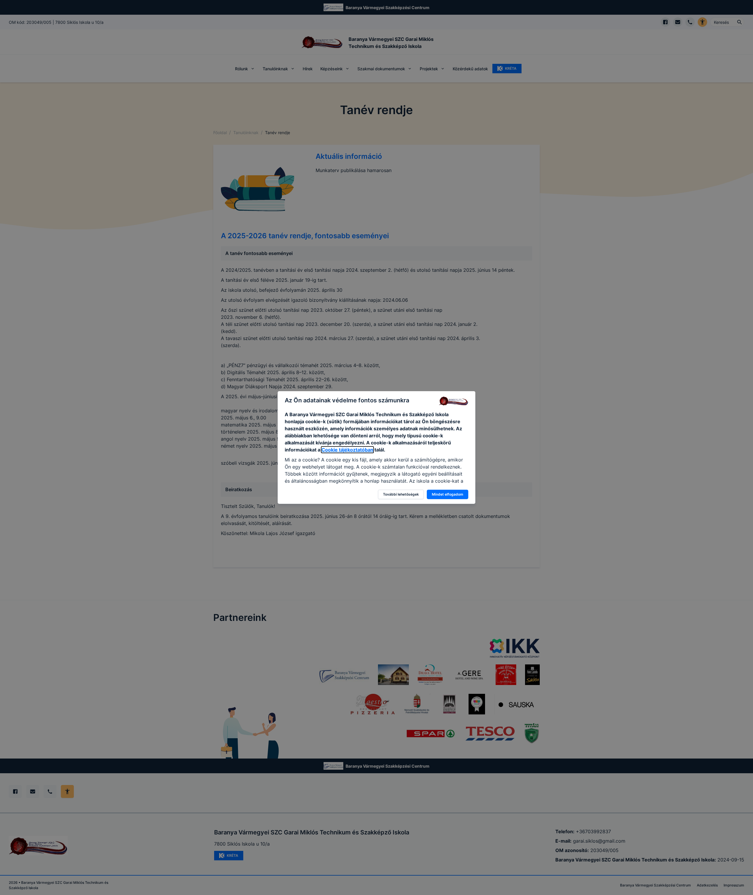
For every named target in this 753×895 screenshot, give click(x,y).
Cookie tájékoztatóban (347, 450)
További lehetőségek (401, 494)
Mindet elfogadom (447, 494)
